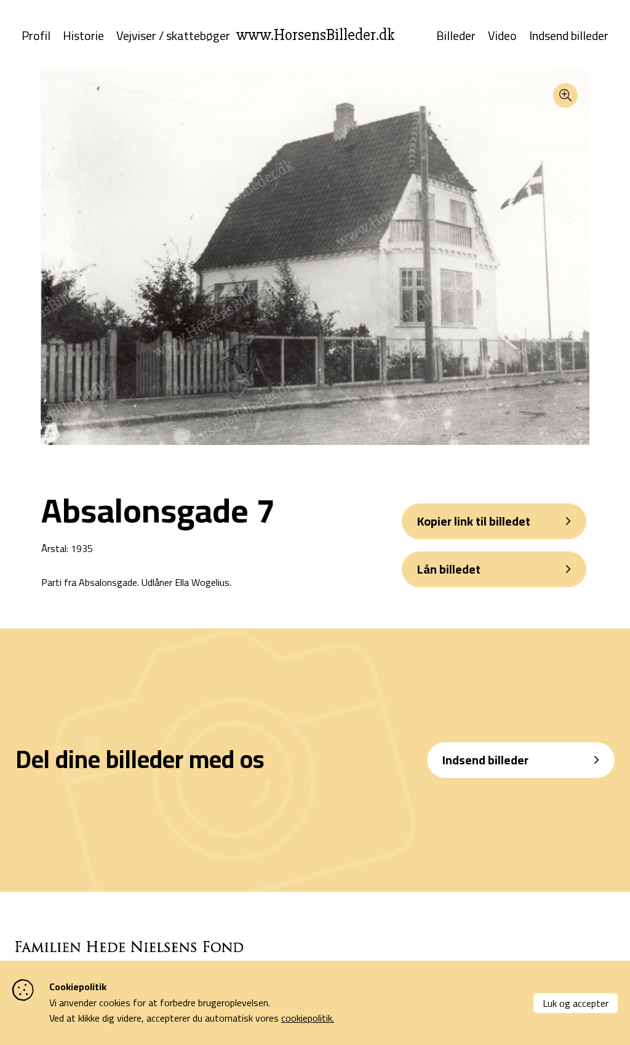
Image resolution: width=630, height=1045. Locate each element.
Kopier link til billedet (473, 521)
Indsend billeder (568, 36)
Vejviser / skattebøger (173, 36)
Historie (83, 36)
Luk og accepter (575, 1003)
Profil (36, 36)
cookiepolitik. (307, 1018)
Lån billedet (448, 569)
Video (502, 36)
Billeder (456, 36)
